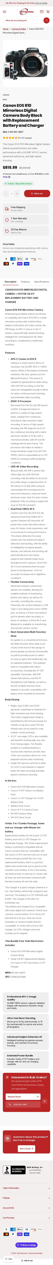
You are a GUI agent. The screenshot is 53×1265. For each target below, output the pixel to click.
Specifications (41, 281)
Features (25, 281)
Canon (6, 95)
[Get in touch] (42, 12)
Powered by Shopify (35, 1253)
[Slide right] (47, 63)
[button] (4, 12)
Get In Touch (25, 1148)
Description (10, 281)
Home (5, 29)
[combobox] (26, 20)
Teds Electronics (22, 1253)
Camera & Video (19, 29)
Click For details (41, 3)
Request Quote (14, 1096)
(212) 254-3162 (20, 1104)
